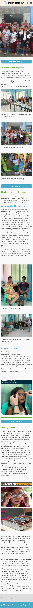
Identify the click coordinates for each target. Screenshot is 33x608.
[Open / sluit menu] (31, 3)
